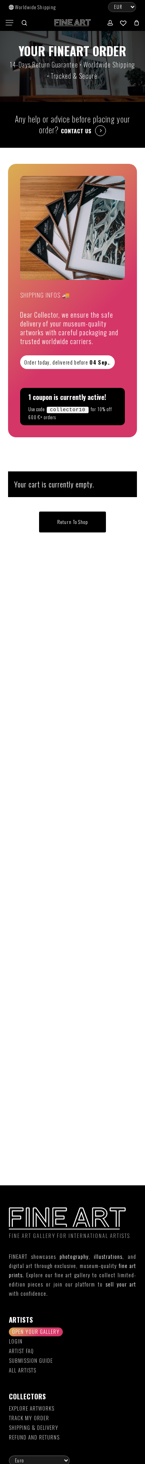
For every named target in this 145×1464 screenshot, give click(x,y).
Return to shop (72, 521)
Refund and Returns (34, 1437)
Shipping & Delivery (33, 1427)
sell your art (121, 1284)
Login (16, 1341)
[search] (24, 22)
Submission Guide (31, 1360)
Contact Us (76, 130)
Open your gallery (36, 1331)
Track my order (29, 1418)
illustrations (108, 1256)
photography (74, 1256)
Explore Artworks (31, 1408)
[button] (10, 23)
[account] (109, 22)
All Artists (22, 1370)
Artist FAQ (21, 1351)
